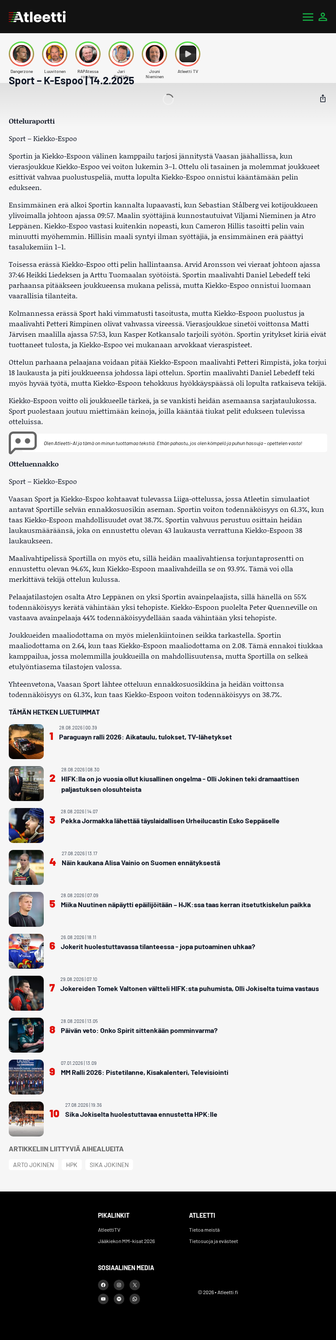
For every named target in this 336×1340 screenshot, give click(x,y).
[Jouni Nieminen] (154, 53)
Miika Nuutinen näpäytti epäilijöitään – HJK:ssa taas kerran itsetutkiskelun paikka (186, 904)
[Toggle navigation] (308, 16)
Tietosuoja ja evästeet (213, 1241)
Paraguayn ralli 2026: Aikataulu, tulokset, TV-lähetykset (145, 736)
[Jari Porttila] (121, 53)
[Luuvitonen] (54, 53)
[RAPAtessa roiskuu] (88, 53)
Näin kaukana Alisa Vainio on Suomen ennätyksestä (141, 862)
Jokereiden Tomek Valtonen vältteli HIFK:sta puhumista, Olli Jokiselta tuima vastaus (189, 988)
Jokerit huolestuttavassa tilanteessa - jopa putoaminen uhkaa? (158, 946)
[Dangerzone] (21, 53)
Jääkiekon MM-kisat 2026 (126, 1241)
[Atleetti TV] (187, 53)
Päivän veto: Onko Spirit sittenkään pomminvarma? (139, 1030)
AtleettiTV (109, 1229)
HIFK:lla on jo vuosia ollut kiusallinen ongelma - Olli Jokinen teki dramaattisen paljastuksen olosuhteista (180, 783)
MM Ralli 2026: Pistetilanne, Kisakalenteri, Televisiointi (144, 1072)
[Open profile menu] (322, 16)
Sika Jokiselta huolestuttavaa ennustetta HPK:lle (141, 1114)
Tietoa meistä (204, 1229)
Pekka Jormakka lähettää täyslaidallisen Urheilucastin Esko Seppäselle (170, 820)
